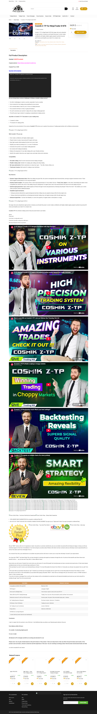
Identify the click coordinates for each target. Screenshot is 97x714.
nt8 (35, 45)
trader (42, 45)
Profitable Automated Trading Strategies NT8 (55, 673)
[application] (30, 85)
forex (51, 44)
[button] (32, 23)
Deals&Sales (11, 703)
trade (40, 45)
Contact (72, 16)
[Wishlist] (77, 8)
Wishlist (10, 701)
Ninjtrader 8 (64, 44)
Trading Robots (13, 16)
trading (44, 45)
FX (53, 44)
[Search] (66, 8)
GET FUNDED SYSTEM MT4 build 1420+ (67, 673)
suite (37, 45)
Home (10, 19)
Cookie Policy (24, 701)
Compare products (22, 1)
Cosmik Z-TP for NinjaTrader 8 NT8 (43, 44)
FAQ (16, 1)
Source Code (48, 16)
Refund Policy (11, 1)
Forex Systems (39, 16)
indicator (55, 44)
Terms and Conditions (26, 705)
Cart (10, 699)
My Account (11, 697)
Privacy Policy (25, 703)
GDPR (23, 699)
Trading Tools (22, 16)
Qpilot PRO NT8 (13, 671)
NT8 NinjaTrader (57, 16)
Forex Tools (16, 19)
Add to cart (80, 32)
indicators (59, 44)
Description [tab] (13, 50)
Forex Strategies (31, 16)
